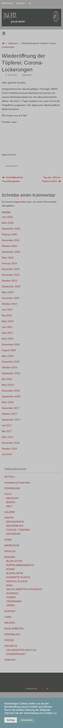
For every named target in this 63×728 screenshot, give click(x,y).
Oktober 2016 (9, 448)
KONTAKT (20, 3)
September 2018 (11, 396)
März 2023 (8, 292)
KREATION (12, 498)
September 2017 (11, 419)
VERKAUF (10, 660)
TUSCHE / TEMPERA (18, 530)
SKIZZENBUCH (14, 526)
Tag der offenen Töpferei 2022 (51, 179)
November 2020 (11, 344)
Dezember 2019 (11, 361)
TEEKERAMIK (14, 601)
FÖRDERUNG (12, 488)
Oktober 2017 (9, 414)
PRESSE (9, 640)
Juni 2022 (7, 309)
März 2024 (8, 257)
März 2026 (8, 223)
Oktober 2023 (9, 280)
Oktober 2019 (9, 367)
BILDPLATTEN (14, 561)
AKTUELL (9, 476)
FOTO (7, 494)
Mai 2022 (7, 315)
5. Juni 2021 (11, 75)
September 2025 (11, 228)
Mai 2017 (7, 431)
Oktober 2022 (9, 304)
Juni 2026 (7, 217)
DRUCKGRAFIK (15, 521)
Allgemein (13, 43)
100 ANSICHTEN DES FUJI (21, 650)
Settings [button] (10, 720)
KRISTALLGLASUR (16, 581)
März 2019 (8, 385)
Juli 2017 (7, 425)
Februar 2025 (9, 234)
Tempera (42, 688)
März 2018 (8, 402)
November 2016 (11, 443)
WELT (9, 506)
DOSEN (10, 569)
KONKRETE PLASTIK (18, 577)
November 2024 (11, 240)
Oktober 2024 (9, 246)
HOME (8, 539)
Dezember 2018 (11, 390)
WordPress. (53, 688)
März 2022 (8, 321)
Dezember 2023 (11, 269)
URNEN (10, 605)
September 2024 (11, 252)
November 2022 (11, 298)
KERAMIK (9, 557)
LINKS (7, 617)
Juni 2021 (7, 327)
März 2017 (8, 437)
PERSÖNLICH (12, 634)
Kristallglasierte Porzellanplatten (12, 179)
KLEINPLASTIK (14, 573)
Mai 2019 (7, 379)
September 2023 (11, 286)
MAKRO (10, 502)
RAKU (9, 585)
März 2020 (8, 356)
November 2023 (11, 275)
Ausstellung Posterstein (17, 482)
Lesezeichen (11, 166)
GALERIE (9, 512)
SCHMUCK (12, 593)
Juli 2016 (7, 454)
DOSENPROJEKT (16, 654)
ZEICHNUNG (13, 534)
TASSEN (11, 597)
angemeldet (19, 201)
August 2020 (9, 350)
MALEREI (9, 623)
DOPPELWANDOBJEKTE (20, 565)
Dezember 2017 (11, 408)
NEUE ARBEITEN (14, 628)
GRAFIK (8, 517)
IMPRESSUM (7, 3)
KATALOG (10, 551)
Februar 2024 (9, 263)
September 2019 (11, 373)
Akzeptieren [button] (27, 720)
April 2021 (7, 333)
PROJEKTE (10, 646)
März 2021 (8, 338)
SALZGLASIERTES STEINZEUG (24, 589)
